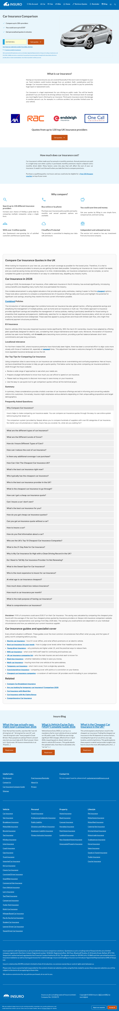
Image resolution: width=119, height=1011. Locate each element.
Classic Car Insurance (10, 870)
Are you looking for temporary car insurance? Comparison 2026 (32, 687)
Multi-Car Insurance (10, 909)
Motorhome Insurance (96, 818)
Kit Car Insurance (9, 866)
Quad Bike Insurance (10, 879)
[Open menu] (111, 4)
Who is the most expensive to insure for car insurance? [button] (31, 573)
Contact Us (7, 782)
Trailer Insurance (94, 857)
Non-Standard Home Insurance (71, 840)
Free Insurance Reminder (40, 778)
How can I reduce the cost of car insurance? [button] (26, 450)
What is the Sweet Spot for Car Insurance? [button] (26, 566)
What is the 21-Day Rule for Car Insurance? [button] (26, 547)
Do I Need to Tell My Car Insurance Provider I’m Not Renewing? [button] (35, 560)
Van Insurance (8, 818)
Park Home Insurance (67, 831)
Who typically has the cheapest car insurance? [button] (28, 476)
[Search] (115, 4)
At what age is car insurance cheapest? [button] (24, 579)
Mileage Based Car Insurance (13, 913)
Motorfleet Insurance (95, 822)
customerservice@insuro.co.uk (98, 778)
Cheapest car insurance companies (21, 673)
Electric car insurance (16, 641)
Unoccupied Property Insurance (71, 844)
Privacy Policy (46, 1008)
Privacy (34, 787)
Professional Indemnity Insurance (43, 818)
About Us (34, 782)
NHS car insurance (14, 652)
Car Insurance (8, 813)
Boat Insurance (65, 818)
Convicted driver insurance (18, 670)
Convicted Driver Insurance (13, 874)
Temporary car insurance (17, 666)
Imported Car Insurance (11, 861)
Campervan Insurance (11, 900)
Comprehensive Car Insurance (19, 698)
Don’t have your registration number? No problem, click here (18, 47)
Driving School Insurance (97, 831)
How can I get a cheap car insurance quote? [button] (26, 495)
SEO (100, 995)
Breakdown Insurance (11, 822)
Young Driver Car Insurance (13, 931)
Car (44, 4)
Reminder (95, 4)
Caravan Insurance (66, 822)
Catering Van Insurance (96, 827)
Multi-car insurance (15, 662)
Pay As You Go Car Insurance (13, 918)
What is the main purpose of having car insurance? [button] (29, 599)
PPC (106, 995)
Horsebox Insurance (67, 827)
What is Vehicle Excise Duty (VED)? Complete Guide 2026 (58, 725)
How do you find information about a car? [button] (25, 534)
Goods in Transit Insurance (97, 853)
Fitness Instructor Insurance (41, 835)
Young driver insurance (16, 648)
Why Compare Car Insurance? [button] (20, 408)
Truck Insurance (8, 857)
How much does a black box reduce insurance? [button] (28, 586)
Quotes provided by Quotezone (13, 50)
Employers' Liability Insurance (42, 831)
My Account (33, 4)
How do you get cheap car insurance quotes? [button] (27, 515)
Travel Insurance (37, 813)
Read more (9, 750)
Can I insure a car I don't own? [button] (20, 502)
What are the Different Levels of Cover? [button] (24, 437)
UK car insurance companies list (20, 655)
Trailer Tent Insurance (11, 905)
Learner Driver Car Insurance (13, 927)
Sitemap (6, 791)
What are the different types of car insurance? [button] (27, 430)
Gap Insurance (8, 853)
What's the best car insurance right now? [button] (25, 469)
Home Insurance (65, 813)
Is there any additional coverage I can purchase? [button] (28, 456)
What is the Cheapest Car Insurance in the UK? (95, 725)
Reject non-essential (99, 1007)
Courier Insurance (94, 861)
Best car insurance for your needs (20, 645)
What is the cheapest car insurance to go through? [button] (29, 489)
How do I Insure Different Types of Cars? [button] (25, 443)
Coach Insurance (9, 848)
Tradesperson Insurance (96, 840)
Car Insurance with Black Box (19, 691)
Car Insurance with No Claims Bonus (21, 695)
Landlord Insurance (66, 835)
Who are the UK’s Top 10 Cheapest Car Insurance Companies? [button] (34, 541)
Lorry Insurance (8, 892)
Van (51, 4)
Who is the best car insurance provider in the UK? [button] (29, 482)
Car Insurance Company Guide (14, 787)
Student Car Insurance (11, 922)
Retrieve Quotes (81, 4)
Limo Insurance (8, 844)
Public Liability (36, 822)
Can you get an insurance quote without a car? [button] (27, 521)
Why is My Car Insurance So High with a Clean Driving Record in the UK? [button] (39, 553)
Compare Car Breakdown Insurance (21, 684)
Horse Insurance (94, 844)
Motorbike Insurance (10, 827)
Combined (10, 301)
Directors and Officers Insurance (43, 827)
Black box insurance (15, 659)
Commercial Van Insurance (12, 883)
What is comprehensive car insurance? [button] (24, 605)
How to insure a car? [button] (16, 528)
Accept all (112, 1007)
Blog (105, 4)
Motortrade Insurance (96, 835)
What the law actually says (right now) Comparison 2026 (19, 725)
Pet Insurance (93, 813)
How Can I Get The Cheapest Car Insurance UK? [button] (28, 463)
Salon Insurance (93, 848)
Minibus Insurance (9, 840)
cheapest (101, 291)
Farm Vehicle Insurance (11, 887)
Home (68, 4)
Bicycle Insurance (9, 831)
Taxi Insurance (8, 835)
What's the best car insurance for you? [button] (24, 508)
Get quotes (34, 42)
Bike (59, 4)
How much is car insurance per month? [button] (24, 592)
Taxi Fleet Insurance (10, 896)
